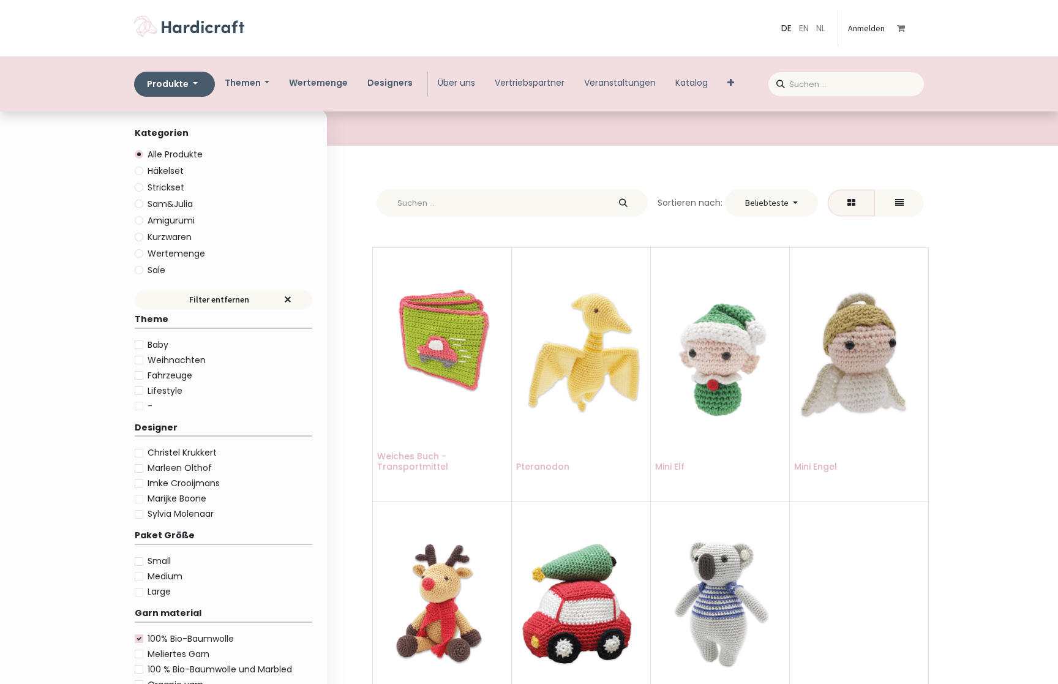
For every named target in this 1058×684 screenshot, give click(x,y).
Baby (158, 345)
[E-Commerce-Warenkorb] (909, 28)
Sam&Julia (170, 204)
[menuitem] (318, 83)
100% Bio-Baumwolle (191, 639)
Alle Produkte (175, 154)
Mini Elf (670, 466)
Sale (156, 270)
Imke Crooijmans (184, 483)
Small (159, 561)
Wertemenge (176, 253)
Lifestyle (165, 391)
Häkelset (166, 171)
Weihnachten (177, 360)
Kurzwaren (170, 237)
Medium (165, 576)
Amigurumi (171, 220)
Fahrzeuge (170, 375)
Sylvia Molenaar (181, 514)
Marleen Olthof (180, 468)
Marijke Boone (177, 498)
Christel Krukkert (182, 452)
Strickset (166, 187)
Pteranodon (542, 466)
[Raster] (851, 203)
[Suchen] (777, 82)
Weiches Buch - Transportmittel (412, 461)
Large (159, 591)
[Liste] (899, 203)
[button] (771, 203)
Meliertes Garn (178, 654)
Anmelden (866, 28)
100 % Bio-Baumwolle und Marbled (220, 669)
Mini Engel (815, 466)
